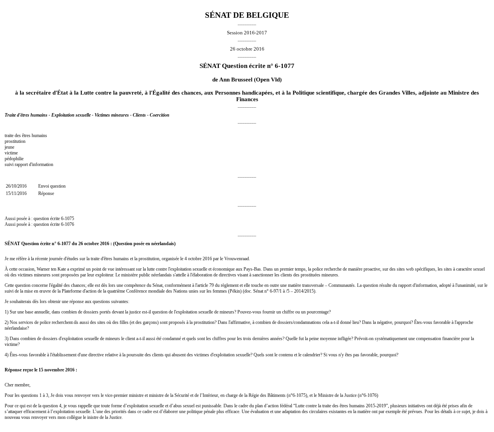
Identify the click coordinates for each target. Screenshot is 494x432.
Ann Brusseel (235, 79)
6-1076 (67, 224)
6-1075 (67, 218)
